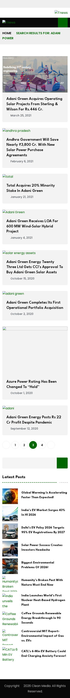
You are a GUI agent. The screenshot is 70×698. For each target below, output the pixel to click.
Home (6, 33)
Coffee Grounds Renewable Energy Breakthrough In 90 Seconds (41, 618)
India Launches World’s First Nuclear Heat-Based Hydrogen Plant (43, 600)
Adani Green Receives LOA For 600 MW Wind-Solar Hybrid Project (32, 226)
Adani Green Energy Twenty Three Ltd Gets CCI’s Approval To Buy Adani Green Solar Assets (34, 267)
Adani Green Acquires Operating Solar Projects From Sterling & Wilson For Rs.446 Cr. (34, 104)
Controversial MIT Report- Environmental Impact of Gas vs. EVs (42, 636)
